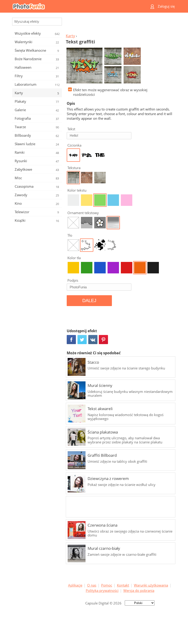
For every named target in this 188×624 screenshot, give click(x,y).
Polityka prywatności (102, 590)
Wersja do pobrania (138, 590)
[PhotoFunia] (76, 6)
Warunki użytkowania (151, 585)
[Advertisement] (120, 24)
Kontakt (123, 585)
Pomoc (106, 585)
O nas (91, 585)
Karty (70, 35)
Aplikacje (75, 585)
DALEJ (89, 300)
